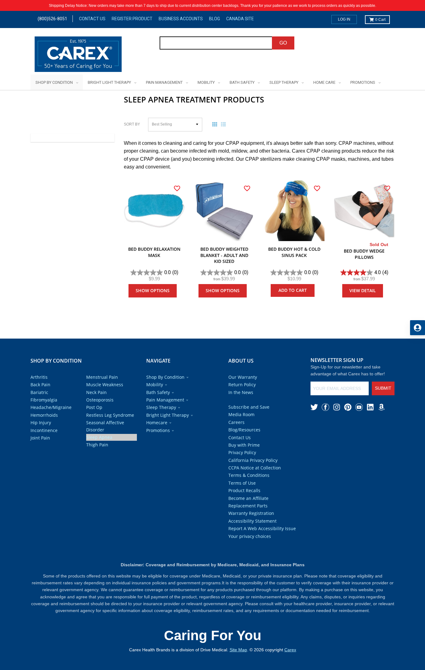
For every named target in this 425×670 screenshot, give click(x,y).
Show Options (153, 290)
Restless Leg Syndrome (110, 415)
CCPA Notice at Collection (254, 468)
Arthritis (39, 377)
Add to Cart (292, 290)
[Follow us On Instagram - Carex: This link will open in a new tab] (336, 407)
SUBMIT (383, 388)
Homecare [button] (156, 422)
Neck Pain (96, 392)
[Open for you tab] (417, 327)
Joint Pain (40, 438)
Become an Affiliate (248, 498)
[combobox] (216, 43)
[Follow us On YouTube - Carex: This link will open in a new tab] (359, 407)
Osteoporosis (100, 400)
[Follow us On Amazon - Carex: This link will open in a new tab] (381, 407)
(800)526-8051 (52, 18)
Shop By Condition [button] (165, 377)
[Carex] (78, 55)
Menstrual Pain (102, 377)
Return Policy (242, 384)
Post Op (94, 407)
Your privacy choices (249, 536)
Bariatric (39, 392)
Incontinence (44, 430)
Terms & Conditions (248, 475)
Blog (214, 18)
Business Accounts (181, 18)
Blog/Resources (244, 430)
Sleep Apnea (99, 437)
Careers (236, 422)
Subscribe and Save (248, 407)
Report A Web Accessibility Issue (262, 528)
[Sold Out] (364, 210)
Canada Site (240, 18)
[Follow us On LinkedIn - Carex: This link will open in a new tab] (370, 407)
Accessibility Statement (252, 521)
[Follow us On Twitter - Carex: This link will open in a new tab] (314, 407)
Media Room (241, 414)
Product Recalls (244, 490)
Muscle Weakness (104, 384)
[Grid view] (216, 124)
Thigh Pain (97, 445)
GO (283, 42)
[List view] (224, 124)
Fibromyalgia (43, 400)
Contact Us (92, 18)
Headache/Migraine (51, 407)
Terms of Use (242, 483)
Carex (290, 649)
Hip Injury (40, 422)
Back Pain (40, 384)
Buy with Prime (244, 445)
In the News (240, 392)
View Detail (362, 290)
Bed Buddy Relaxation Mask (154, 252)
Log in (344, 19)
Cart (380, 19)
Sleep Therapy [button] (161, 407)
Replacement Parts (248, 506)
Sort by (132, 124)
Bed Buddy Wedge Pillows (364, 254)
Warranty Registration (251, 513)
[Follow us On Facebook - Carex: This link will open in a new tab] (325, 407)
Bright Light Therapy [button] (167, 415)
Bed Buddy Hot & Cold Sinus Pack (294, 252)
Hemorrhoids (44, 415)
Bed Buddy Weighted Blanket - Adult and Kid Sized (224, 255)
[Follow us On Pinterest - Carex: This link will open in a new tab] (348, 407)
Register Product (132, 18)
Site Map (238, 649)
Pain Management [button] (165, 400)
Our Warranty (242, 377)
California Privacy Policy (253, 460)
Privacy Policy (242, 452)
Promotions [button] (158, 430)
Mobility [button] (154, 384)
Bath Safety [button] (158, 392)
